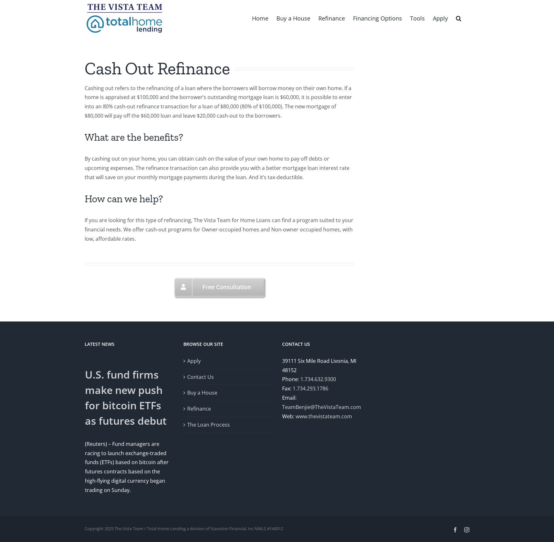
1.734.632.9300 (318, 379)
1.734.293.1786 (310, 388)
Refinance (199, 408)
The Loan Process (208, 424)
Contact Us (200, 376)
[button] (458, 18)
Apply (194, 360)
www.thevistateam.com (324, 416)
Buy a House (202, 392)
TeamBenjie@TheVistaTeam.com (321, 407)
